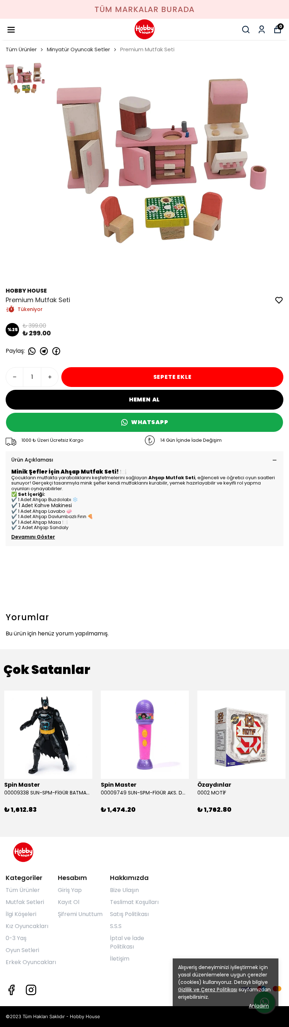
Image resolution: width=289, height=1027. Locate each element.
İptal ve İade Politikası (127, 942)
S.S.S (116, 926)
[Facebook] (11, 990)
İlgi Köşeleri (21, 914)
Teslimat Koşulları (134, 902)
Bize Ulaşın (124, 890)
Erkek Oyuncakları (31, 962)
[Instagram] (31, 990)
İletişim (119, 959)
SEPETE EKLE (172, 377)
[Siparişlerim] (261, 29)
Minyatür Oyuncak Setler (78, 49)
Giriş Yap (70, 890)
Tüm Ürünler (21, 49)
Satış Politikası (129, 914)
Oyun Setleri (22, 950)
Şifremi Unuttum (80, 914)
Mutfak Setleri (25, 902)
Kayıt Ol (68, 902)
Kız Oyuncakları (27, 926)
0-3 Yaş (16, 938)
